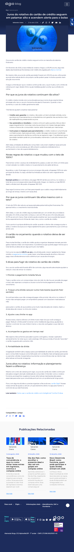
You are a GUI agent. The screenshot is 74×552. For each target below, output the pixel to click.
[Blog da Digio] (13, 4)
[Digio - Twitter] (51, 519)
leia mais (9, 493)
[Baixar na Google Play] (17, 519)
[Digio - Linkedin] (44, 519)
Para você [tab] (9, 504)
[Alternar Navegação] (66, 4)
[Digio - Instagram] (41, 519)
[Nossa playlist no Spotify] (47, 519)
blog (7, 10)
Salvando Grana (14, 10)
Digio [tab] (17, 504)
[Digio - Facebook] (38, 519)
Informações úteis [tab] (33, 504)
